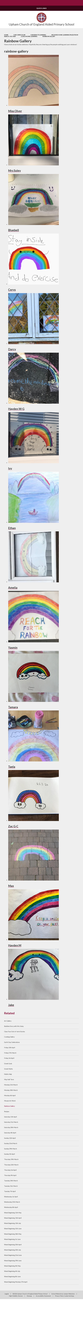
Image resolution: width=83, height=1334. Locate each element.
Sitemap (29, 1296)
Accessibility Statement (43, 1296)
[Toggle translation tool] (74, 3)
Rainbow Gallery (49, 36)
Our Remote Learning (38, 35)
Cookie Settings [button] (69, 1296)
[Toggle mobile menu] (3, 3)
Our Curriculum (19, 35)
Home (6, 35)
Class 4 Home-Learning (29, 36)
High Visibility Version (16, 1296)
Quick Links (41, 8)
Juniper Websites (69, 1294)
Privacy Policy (59, 1296)
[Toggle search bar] (80, 3)
